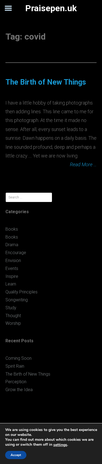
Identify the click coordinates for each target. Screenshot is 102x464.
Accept (16, 455)
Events (11, 268)
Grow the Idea (19, 389)
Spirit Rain (14, 366)
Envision (13, 260)
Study (10, 307)
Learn (10, 284)
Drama (11, 244)
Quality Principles (21, 292)
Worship (13, 323)
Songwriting (16, 299)
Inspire (11, 276)
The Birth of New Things (45, 82)
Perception (15, 381)
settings (60, 444)
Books (11, 229)
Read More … (83, 164)
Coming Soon (18, 358)
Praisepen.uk (51, 8)
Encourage (15, 252)
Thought (13, 315)
